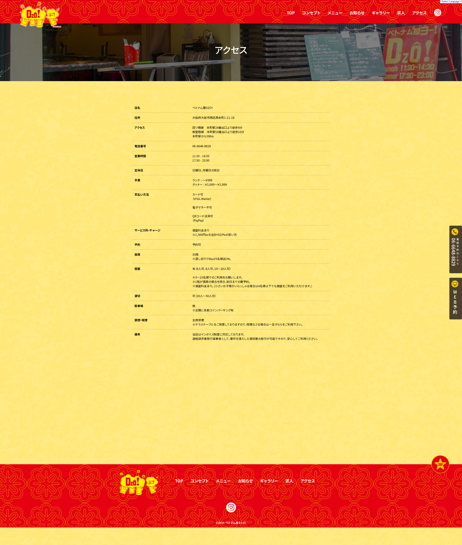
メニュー (335, 13)
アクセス (419, 13)
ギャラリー (381, 13)
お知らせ (357, 13)
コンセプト (311, 13)
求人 (401, 13)
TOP (291, 13)
